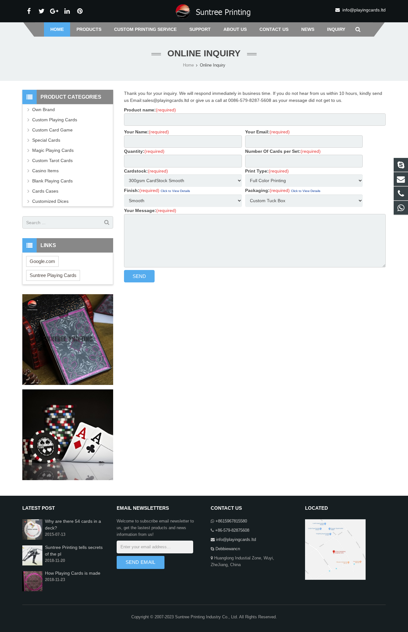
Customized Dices (50, 201)
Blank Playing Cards (52, 180)
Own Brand (43, 109)
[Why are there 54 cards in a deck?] (32, 538)
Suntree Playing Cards (53, 275)
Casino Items (45, 170)
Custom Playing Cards (54, 119)
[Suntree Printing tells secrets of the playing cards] (32, 564)
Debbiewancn (227, 549)
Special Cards (46, 140)
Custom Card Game (52, 129)
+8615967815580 (230, 521)
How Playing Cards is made (72, 573)
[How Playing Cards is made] (32, 590)
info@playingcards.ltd (364, 9)
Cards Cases (45, 191)
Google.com (42, 261)
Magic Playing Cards (53, 150)
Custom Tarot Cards (52, 160)
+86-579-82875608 (231, 530)
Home (188, 65)
